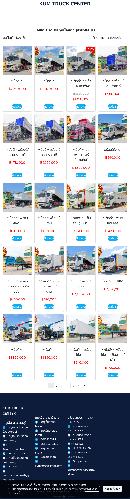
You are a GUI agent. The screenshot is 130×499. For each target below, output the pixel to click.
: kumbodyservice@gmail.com (81, 469)
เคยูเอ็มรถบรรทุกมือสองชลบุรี (15, 429)
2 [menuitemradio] (56, 385)
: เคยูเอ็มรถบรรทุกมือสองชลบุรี (15, 438)
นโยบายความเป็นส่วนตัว (76, 488)
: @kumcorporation (14, 446)
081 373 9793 (16, 453)
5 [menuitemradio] (73, 385)
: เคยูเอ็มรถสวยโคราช (46, 424)
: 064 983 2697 (80, 448)
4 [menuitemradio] (67, 385)
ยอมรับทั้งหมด (112, 488)
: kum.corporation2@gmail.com (16, 475)
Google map (15, 466)
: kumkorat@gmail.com (48, 463)
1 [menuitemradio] (51, 385)
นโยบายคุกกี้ (14, 492)
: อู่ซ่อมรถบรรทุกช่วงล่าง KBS (79, 428)
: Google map (47, 457)
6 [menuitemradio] (79, 385)
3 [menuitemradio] (62, 385)
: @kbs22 (76, 443)
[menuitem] (84, 385)
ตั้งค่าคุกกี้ (92, 488)
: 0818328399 (47, 439)
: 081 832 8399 (48, 444)
